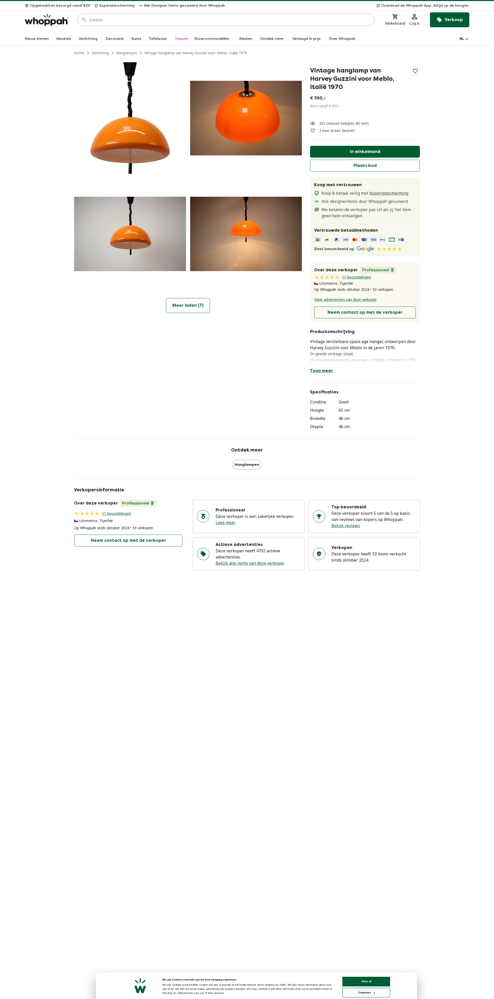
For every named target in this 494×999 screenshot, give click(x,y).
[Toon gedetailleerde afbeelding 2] (246, 118)
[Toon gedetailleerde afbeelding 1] (130, 118)
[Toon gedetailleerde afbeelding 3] (130, 234)
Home (79, 52)
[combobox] (229, 20)
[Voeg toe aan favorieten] (415, 71)
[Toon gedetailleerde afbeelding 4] (246, 234)
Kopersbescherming (388, 193)
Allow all (366, 981)
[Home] (47, 20)
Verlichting (100, 52)
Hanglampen (126, 52)
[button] (349, 5)
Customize (364, 992)
